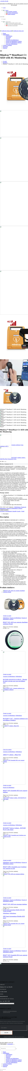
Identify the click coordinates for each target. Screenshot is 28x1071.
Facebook (2, 511)
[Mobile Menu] (1, 29)
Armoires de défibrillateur (9, 676)
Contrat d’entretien (7, 45)
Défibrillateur (6, 34)
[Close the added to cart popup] (13, 1044)
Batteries (8, 38)
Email (23, 511)
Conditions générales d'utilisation (10, 1011)
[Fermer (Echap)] (5, 1069)
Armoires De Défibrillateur (12, 40)
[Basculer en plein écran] (2, 1069)
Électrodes (8, 37)
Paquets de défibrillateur (15, 618)
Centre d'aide (2, 16)
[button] (1, 1046)
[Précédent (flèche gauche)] (0, 1070)
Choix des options (7, 749)
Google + (19, 511)
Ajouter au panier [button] (7, 615)
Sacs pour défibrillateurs (11, 44)
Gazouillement (8, 511)
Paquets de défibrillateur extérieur (14, 41)
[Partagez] (3, 1069)
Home (4, 33)
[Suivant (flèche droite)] (2, 1070)
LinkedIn (14, 511)
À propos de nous (6, 1012)
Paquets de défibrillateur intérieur (14, 42)
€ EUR (4, 7)
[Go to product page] (15, 602)
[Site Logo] (12, 30)
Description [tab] (5, 513)
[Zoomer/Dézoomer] (0, 1069)
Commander (10, 1044)
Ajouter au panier (4, 509)
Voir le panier (3, 1044)
